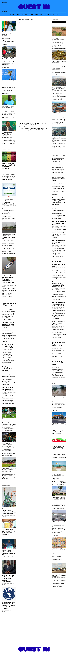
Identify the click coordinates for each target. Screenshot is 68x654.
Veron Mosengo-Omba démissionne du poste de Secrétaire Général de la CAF (8, 133)
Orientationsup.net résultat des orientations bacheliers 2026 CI (8, 201)
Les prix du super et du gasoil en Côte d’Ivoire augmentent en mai (59, 424)
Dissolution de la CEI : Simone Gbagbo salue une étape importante (9, 532)
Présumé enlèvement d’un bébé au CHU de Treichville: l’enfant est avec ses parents (58, 473)
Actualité (18, 14)
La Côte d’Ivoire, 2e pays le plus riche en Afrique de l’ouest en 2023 (58, 88)
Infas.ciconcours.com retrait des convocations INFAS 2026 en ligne (8, 236)
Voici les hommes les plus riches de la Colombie (58, 323)
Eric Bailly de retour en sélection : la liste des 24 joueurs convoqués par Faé (8, 420)
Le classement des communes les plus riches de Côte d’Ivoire (58, 498)
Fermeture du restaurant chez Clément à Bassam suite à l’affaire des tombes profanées (58, 447)
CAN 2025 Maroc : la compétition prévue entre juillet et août (9, 469)
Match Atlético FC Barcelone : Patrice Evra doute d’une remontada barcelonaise (8, 107)
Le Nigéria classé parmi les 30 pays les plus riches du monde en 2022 (59, 138)
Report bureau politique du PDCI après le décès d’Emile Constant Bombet (9, 511)
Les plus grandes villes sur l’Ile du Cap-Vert (7, 368)
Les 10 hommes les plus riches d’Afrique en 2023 (58, 178)
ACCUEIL (12, 14)
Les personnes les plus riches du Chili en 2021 (58, 362)
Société (41, 14)
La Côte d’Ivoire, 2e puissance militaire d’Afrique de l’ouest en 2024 (8, 325)
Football (47, 14)
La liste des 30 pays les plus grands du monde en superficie (8, 389)
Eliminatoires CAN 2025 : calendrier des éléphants (7, 444)
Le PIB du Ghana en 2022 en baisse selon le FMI (57, 113)
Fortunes (31, 14)
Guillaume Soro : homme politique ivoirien (32, 123)
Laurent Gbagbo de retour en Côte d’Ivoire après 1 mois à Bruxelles (8, 552)
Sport (22, 14)
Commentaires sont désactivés (8, 430)
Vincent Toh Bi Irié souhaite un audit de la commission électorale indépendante (8, 578)
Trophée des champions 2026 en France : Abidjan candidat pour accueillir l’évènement (8, 82)
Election (52, 14)
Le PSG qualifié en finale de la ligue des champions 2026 (8, 58)
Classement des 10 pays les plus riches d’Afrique (59, 62)
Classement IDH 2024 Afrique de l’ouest (9, 304)
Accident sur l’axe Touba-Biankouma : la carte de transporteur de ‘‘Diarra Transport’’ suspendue (8, 280)
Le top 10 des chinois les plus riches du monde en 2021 (58, 343)
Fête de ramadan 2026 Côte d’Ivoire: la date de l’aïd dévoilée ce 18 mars (59, 550)
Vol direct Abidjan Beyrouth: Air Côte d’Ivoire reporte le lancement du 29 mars (58, 523)
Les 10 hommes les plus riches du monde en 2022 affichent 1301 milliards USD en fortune (58, 201)
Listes (57, 14)
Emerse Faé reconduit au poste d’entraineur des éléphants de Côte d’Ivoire (8, 33)
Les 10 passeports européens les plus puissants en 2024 (7, 346)
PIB (26, 14)
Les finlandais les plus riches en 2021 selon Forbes (59, 223)
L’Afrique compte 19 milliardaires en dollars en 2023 (58, 159)
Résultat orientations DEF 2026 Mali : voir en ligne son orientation (8, 166)
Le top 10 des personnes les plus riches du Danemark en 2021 (58, 263)
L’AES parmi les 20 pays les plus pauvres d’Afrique (58, 38)
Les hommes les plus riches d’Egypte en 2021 (58, 242)
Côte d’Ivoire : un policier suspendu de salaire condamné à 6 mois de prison (59, 575)
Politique (36, 14)
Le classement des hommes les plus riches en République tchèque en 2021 (58, 284)
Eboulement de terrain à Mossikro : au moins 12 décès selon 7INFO (58, 398)
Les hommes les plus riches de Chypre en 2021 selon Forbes (58, 304)
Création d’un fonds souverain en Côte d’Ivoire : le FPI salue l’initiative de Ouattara (8, 605)
